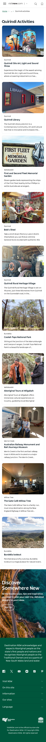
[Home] (15, 4)
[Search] (35, 4)
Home (4, 11)
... (12, 11)
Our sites (7, 700)
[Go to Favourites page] (42, 3)
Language (7, 707)
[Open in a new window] (23, 41)
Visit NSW (7, 681)
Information (8, 694)
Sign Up (8, 607)
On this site (8, 688)
